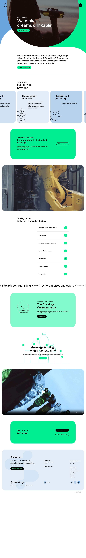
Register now (42, 316)
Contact (72, 463)
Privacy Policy (73, 469)
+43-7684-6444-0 (48, 466)
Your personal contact (62, 430)
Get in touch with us (23, 30)
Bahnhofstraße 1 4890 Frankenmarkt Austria (49, 462)
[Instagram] (78, 482)
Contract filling (76, 285)
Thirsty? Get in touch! (17, 468)
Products (43, 358)
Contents (72, 476)
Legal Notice (73, 467)
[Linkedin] (71, 482)
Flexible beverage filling (24, 67)
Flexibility (32, 285)
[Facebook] (75, 482)
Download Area (74, 461)
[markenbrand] (43, 5)
